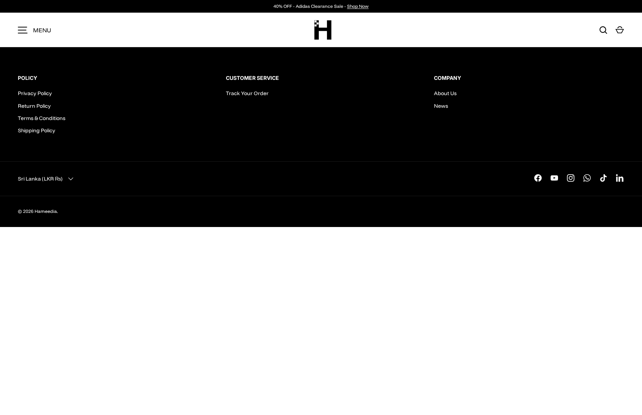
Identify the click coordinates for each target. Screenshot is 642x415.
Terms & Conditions (41, 118)
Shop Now (358, 6)
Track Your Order (247, 93)
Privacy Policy (35, 93)
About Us (445, 93)
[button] (620, 30)
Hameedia (46, 211)
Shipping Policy (36, 130)
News (441, 106)
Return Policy (34, 106)
